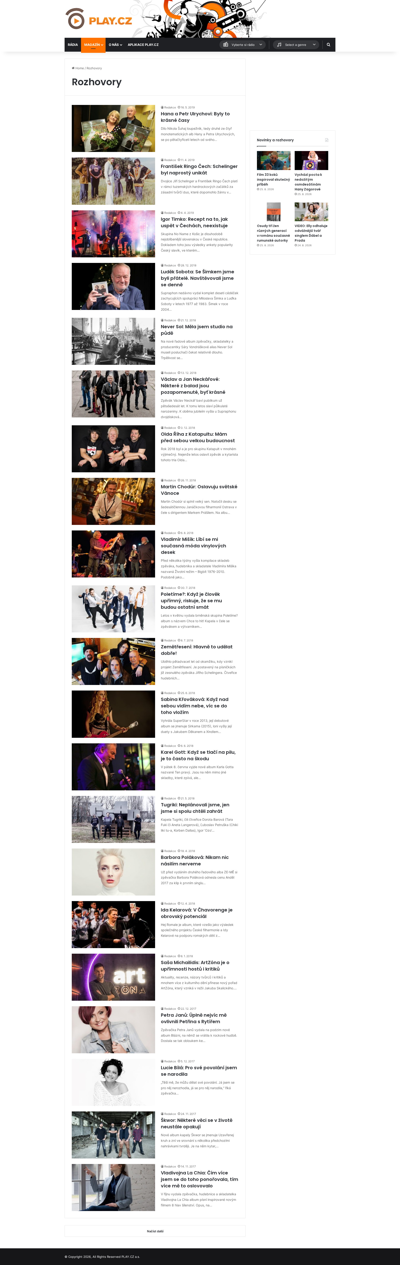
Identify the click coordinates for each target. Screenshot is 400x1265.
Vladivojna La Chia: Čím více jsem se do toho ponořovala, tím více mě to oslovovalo (199, 1179)
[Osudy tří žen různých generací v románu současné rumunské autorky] (274, 211)
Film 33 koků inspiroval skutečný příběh (273, 179)
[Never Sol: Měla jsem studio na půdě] (113, 341)
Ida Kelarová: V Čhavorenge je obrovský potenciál (197, 913)
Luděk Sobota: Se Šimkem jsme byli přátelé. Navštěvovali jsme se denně (197, 278)
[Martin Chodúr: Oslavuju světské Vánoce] (113, 501)
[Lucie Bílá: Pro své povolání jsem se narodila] (113, 1082)
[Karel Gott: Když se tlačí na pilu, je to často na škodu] (113, 766)
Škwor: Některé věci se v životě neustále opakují (196, 1123)
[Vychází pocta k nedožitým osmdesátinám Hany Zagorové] (311, 160)
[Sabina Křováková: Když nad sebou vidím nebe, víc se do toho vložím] (113, 714)
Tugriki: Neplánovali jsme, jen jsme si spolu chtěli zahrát (195, 807)
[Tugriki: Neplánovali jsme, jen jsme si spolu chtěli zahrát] (113, 819)
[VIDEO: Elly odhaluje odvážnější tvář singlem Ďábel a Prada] (311, 211)
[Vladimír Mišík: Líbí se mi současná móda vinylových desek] (113, 553)
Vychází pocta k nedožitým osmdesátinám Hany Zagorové (308, 182)
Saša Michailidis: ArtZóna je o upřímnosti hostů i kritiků (195, 965)
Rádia (73, 45)
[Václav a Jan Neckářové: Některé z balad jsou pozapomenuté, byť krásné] (113, 393)
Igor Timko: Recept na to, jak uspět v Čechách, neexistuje (194, 222)
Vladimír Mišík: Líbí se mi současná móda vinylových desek (193, 545)
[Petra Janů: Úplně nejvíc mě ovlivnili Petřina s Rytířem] (113, 1029)
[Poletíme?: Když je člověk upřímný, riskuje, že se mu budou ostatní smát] (113, 608)
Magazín (92, 45)
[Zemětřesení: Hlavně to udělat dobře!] (113, 661)
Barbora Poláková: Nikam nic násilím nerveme (195, 860)
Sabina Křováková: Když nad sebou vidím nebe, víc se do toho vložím (194, 706)
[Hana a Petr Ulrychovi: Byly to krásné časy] (113, 128)
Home (79, 68)
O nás (114, 45)
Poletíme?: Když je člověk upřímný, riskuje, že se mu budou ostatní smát (191, 600)
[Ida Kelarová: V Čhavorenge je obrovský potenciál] (113, 924)
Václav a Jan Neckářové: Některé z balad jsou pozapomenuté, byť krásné (193, 385)
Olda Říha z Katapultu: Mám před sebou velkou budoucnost (198, 437)
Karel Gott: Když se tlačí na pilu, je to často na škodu (198, 755)
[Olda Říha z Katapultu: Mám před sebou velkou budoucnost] (113, 448)
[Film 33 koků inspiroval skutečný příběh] (274, 160)
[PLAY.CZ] (99, 19)
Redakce (170, 107)
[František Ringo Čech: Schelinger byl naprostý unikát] (113, 181)
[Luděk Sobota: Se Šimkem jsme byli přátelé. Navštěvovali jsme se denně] (113, 286)
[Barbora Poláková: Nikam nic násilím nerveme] (113, 872)
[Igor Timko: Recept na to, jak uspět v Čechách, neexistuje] (113, 233)
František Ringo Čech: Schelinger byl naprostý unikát (199, 169)
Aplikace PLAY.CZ (143, 45)
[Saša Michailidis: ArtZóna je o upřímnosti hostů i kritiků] (113, 977)
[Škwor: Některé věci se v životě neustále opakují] (113, 1134)
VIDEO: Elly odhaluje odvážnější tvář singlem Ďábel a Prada (311, 233)
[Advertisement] (292, 91)
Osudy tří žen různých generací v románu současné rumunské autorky (273, 233)
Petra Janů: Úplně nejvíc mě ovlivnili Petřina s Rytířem (194, 1018)
